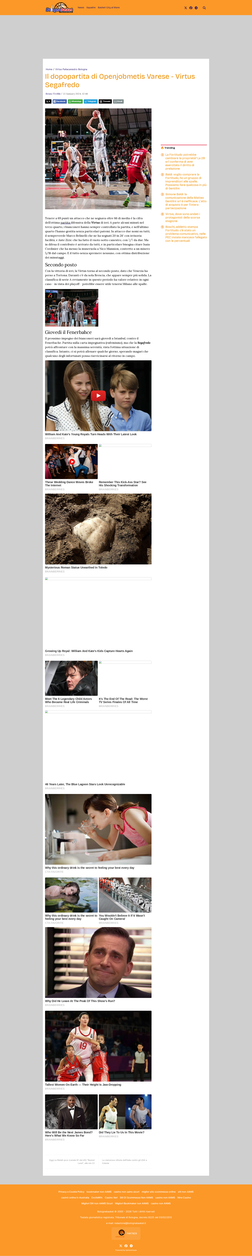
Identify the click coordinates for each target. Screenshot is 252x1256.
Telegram (92, 101)
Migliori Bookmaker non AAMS (132, 1203)
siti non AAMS (186, 1191)
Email (119, 101)
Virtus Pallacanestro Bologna (71, 69)
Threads (106, 101)
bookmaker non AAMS (99, 1191)
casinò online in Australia (75, 1197)
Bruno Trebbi (53, 93)
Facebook (60, 101)
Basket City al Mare (109, 7)
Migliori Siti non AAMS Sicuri (97, 1203)
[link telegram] (196, 7)
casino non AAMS (165, 1197)
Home (49, 69)
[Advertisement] (126, 37)
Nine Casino (184, 1197)
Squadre (91, 7)
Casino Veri (111, 1197)
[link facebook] (191, 7)
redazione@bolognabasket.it (130, 1223)
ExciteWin (97, 1197)
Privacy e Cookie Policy (71, 1191)
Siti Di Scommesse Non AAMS (136, 1197)
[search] (204, 7)
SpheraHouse (131, 1250)
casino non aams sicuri (126, 1191)
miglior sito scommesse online (159, 1191)
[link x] (185, 7)
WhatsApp (76, 101)
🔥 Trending (168, 147)
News (81, 7)
